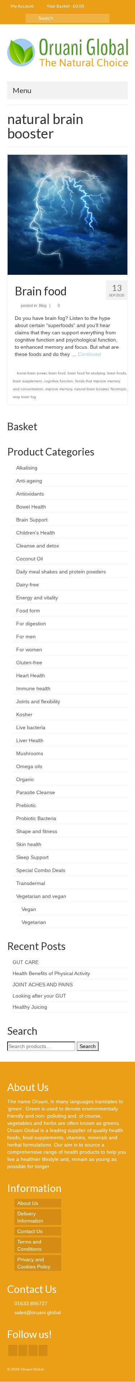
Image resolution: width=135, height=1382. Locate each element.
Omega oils (29, 766)
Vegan (29, 909)
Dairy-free (27, 584)
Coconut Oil (29, 559)
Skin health (28, 844)
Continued (89, 354)
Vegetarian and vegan (41, 896)
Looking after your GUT (39, 996)
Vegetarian (34, 922)
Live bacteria (30, 727)
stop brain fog (24, 397)
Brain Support (32, 520)
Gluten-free (29, 662)
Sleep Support (32, 857)
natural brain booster (91, 389)
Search (88, 1046)
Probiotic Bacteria (36, 818)
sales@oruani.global (37, 1312)
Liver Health (30, 740)
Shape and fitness (36, 831)
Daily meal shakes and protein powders (61, 572)
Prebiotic (26, 805)
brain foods (116, 373)
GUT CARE (26, 962)
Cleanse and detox (37, 546)
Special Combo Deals (40, 870)
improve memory (58, 389)
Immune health (33, 688)
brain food (57, 373)
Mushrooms (29, 753)
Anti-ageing (29, 481)
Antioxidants (30, 494)
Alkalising (26, 468)
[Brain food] (67, 214)
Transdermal (30, 883)
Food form (28, 610)
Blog (42, 305)
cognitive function (58, 381)
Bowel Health (31, 507)
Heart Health (30, 675)
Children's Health (35, 533)
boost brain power (31, 373)
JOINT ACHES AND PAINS (43, 984)
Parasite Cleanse (35, 792)
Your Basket (65, 6)
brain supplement (27, 381)
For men (26, 636)
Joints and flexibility (38, 701)
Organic (25, 779)
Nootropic (118, 389)
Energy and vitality (37, 597)
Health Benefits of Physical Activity (51, 973)
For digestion (31, 623)
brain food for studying (86, 373)
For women (29, 649)
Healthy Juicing (30, 1007)
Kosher (24, 714)
